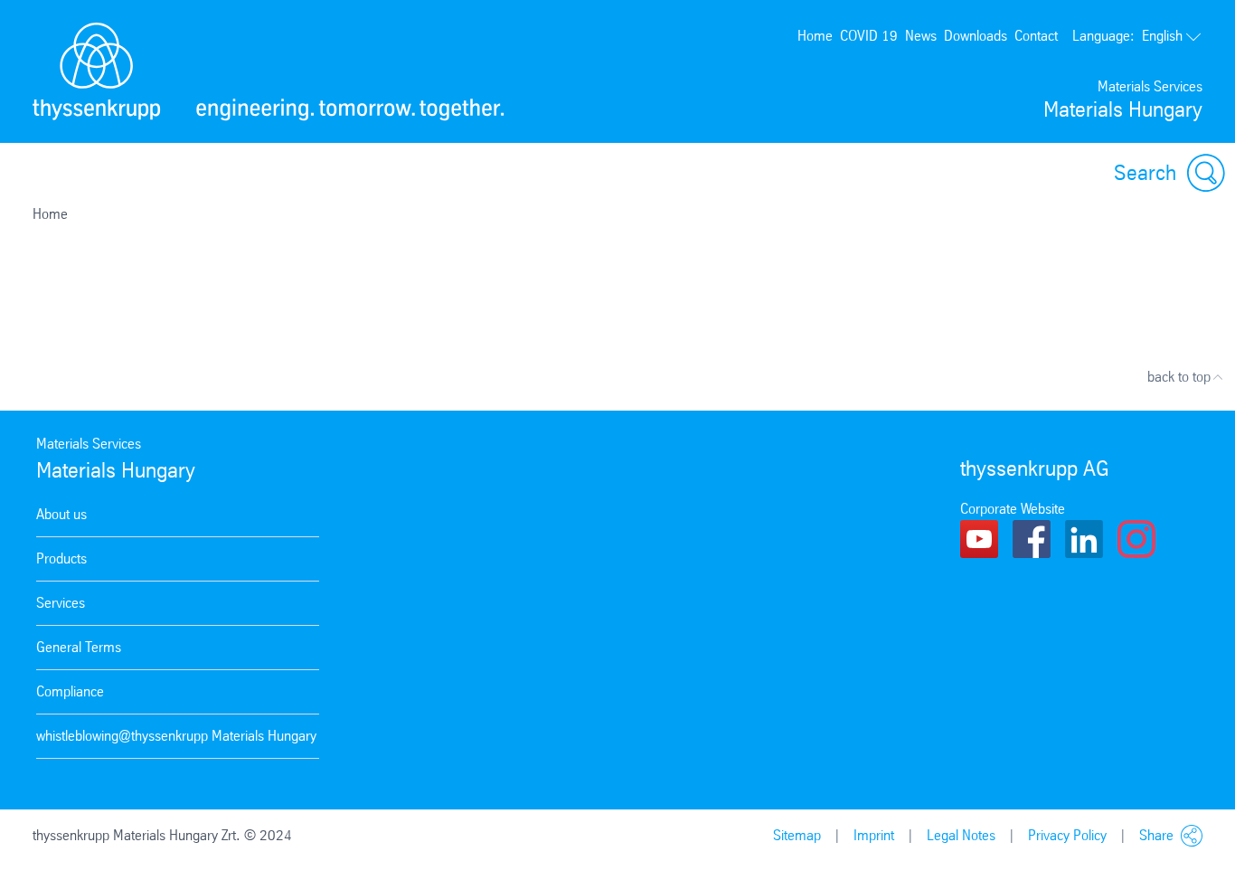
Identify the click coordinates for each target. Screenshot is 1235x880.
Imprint (873, 835)
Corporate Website (1012, 508)
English (1127, 35)
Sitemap (797, 835)
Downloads (975, 35)
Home (815, 35)
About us (61, 514)
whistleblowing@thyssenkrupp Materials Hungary (176, 735)
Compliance (70, 691)
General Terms (78, 647)
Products (61, 558)
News (921, 35)
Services (60, 602)
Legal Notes (961, 835)
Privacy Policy (1067, 835)
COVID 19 (869, 35)
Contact (1036, 35)
